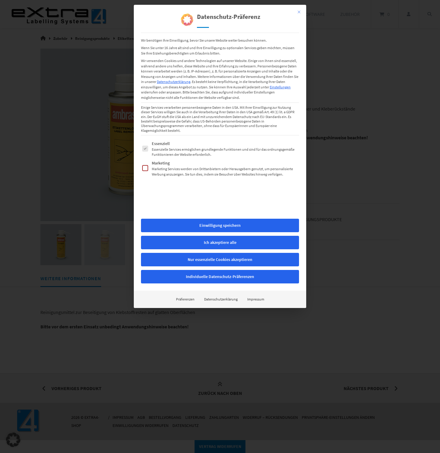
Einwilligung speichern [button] (220, 225)
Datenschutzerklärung (173, 81)
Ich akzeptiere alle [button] (220, 242)
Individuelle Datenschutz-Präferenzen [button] (220, 276)
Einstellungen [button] (280, 87)
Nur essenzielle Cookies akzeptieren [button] (220, 259)
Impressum (255, 299)
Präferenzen (185, 299)
